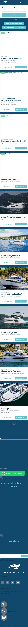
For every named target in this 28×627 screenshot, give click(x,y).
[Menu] (20, 2)
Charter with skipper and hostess (14, 23)
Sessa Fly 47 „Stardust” (10, 256)
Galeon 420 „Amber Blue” (11, 294)
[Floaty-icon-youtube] (18, 582)
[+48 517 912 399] (4, 611)
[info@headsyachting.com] (4, 617)
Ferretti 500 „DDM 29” (10, 180)
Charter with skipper (9, 27)
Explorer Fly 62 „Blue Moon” (12, 58)
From (3, 67)
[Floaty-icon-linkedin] (12, 582)
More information (20, 67)
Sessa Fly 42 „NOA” (9, 333)
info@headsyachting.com (17, 615)
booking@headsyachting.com (15, 470)
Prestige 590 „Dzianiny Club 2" (13, 141)
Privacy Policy (17, 560)
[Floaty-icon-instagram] (7, 582)
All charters (14, 19)
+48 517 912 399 (13, 609)
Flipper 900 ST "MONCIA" (11, 371)
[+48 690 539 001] (4, 604)
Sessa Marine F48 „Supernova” (13, 217)
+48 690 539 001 (4, 470)
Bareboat (21, 27)
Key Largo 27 (6, 409)
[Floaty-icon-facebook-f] (2, 582)
